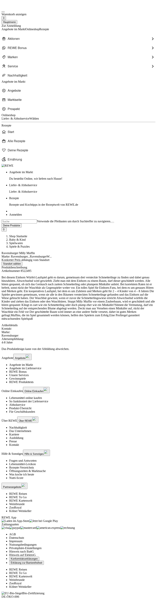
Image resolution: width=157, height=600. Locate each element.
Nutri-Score (16, 477)
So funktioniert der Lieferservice (28, 401)
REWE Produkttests (21, 382)
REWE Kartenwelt (20, 500)
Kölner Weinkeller (20, 511)
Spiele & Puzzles (19, 246)
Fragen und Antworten (23, 460)
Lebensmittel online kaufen (25, 397)
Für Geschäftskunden (22, 411)
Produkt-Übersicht (20, 408)
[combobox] (19, 221)
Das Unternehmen (20, 431)
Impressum (15, 541)
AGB (12, 534)
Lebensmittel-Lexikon (22, 464)
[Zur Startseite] (15, 7)
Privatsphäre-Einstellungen (25, 548)
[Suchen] (112, 222)
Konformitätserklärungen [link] (24, 558)
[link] (82, 175)
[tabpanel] (78, 337)
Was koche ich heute (21, 474)
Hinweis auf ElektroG (22, 555)
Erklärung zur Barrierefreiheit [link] (26, 562)
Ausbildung (16, 437)
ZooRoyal (15, 507)
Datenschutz (16, 537)
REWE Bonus (18, 371)
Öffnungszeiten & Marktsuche (27, 471)
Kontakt (14, 444)
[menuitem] (78, 38)
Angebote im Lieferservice (25, 368)
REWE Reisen (18, 493)
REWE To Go (18, 497)
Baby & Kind (17, 239)
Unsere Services (19, 375)
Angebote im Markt (21, 364)
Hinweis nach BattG (21, 551)
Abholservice (17, 404)
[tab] (78, 325)
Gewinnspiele (17, 378)
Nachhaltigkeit (18, 427)
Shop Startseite (18, 236)
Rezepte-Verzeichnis (21, 467)
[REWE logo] (7, 165)
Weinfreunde (17, 504)
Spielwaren (16, 243)
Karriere (14, 434)
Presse (13, 441)
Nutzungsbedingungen (23, 544)
